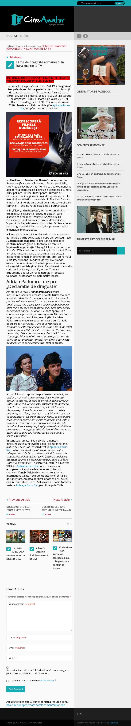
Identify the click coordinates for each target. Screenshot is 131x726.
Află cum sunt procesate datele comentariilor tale (35, 705)
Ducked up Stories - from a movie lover (18, 508)
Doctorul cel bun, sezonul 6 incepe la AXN (56, 508)
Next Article (62, 499)
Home (19, 46)
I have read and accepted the (33, 680)
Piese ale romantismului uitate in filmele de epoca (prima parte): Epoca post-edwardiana (98, 186)
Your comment (22, 603)
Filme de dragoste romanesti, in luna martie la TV (40, 64)
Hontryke (114, 722)
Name (17, 637)
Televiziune (32, 46)
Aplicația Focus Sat (28, 466)
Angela (12, 514)
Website (13, 658)
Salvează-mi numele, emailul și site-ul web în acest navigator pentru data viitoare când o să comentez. (37, 672)
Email (17, 647)
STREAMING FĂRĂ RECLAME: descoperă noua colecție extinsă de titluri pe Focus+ (62, 558)
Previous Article (18, 499)
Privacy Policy (47, 680)
